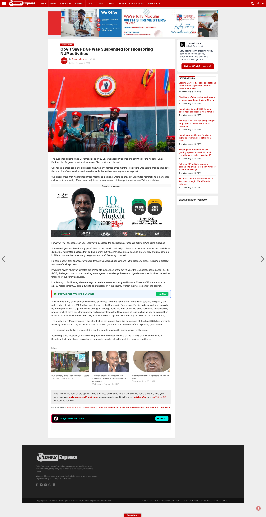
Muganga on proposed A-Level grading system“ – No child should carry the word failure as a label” (195, 152)
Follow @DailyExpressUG (197, 66)
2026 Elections (136, 3)
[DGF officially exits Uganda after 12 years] (70, 361)
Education (65, 3)
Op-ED (112, 3)
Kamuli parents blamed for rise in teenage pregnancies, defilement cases (195, 138)
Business (79, 3)
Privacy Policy (191, 501)
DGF (101, 407)
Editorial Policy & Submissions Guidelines (160, 501)
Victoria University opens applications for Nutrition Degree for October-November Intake (197, 85)
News (53, 3)
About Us (205, 501)
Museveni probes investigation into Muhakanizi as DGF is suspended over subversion (109, 378)
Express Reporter (80, 59)
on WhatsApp (140, 397)
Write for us (154, 3)
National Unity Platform (158, 407)
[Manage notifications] (258, 508)
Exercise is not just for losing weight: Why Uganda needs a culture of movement (197, 123)
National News (138, 407)
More (121, 3)
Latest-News (125, 407)
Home (43, 3)
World (102, 3)
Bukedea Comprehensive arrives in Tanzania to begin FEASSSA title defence (196, 181)
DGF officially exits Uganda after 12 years (70, 375)
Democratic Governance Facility (83, 407)
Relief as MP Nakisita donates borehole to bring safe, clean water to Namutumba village (197, 167)
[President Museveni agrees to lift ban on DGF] (151, 361)
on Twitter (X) (159, 397)
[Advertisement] (133, 471)
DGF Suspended (111, 407)
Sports (91, 3)
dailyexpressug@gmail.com (83, 397)
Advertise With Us (221, 501)
